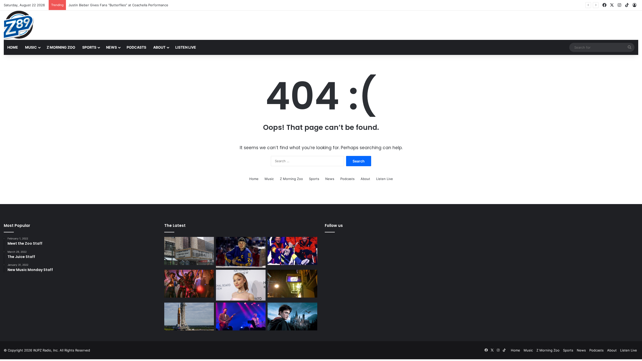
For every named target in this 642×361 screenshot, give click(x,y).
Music (31, 47)
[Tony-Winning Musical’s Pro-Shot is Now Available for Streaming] (292, 284)
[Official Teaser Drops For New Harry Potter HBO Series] (292, 317)
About (159, 47)
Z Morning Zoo (61, 47)
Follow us (334, 225)
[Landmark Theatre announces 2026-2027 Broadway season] (189, 251)
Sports (89, 47)
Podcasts (136, 47)
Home (12, 47)
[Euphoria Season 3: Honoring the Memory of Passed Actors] (189, 284)
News (111, 47)
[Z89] (19, 25)
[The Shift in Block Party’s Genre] (241, 317)
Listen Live (185, 47)
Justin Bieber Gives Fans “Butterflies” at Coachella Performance (118, 5)
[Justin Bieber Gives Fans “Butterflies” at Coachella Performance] (241, 252)
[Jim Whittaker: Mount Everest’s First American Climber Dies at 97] (292, 251)
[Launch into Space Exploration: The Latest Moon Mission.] (189, 317)
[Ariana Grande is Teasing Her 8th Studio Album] (241, 285)
